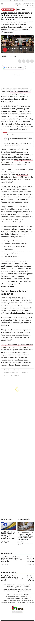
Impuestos (25, 372)
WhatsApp (32, 61)
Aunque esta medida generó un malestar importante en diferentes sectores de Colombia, (17, 347)
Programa (17, 5)
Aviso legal (25, 598)
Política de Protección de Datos (12, 600)
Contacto (8, 594)
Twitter (23, 61)
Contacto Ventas (17, 594)
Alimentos (16, 370)
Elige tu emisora (29, 5)
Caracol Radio (8, 4)
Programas (21, 10)
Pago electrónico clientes (12, 596)
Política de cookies (26, 600)
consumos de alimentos (10, 192)
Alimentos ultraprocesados (11, 372)
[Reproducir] (5, 50)
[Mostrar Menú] (1, 4)
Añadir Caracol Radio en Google (15, 67)
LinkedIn (28, 61)
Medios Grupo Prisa (17, 612)
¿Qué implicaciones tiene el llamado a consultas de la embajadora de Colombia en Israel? (8, 535)
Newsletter (26, 594)
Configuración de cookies (8, 602)
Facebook (19, 61)
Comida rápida (15, 375)
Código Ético (30, 602)
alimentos (14, 229)
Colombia (6, 370)
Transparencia (21, 602)
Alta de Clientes (25, 596)
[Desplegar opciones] (30, 49)
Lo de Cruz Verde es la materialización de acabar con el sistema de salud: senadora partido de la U (25, 536)
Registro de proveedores (13, 598)
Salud (5, 375)
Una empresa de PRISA (17, 608)
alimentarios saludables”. (11, 222)
